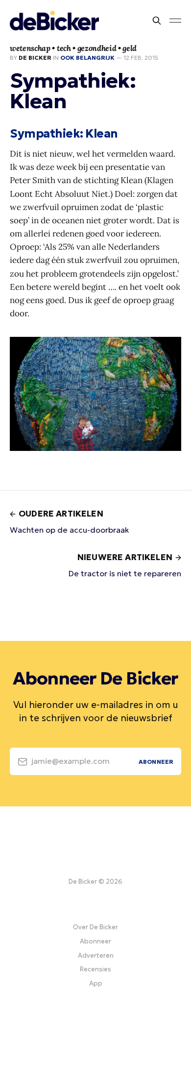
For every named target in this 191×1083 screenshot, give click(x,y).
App (95, 983)
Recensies (95, 969)
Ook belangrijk (87, 57)
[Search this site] (156, 20)
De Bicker (35, 57)
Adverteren (96, 955)
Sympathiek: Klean (64, 133)
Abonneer (95, 941)
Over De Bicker (95, 927)
